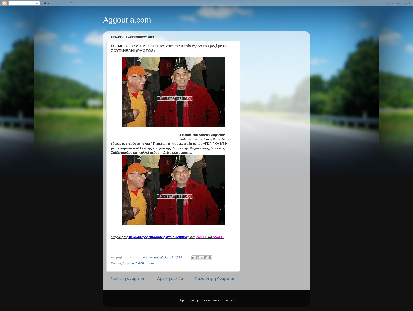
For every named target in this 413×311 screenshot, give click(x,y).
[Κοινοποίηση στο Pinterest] (210, 257)
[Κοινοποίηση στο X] (202, 257)
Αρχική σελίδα (170, 278)
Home (151, 263)
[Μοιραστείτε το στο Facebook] (206, 257)
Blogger (228, 300)
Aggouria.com (127, 19)
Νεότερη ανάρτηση (128, 278)
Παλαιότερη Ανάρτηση (215, 278)
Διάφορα (128, 263)
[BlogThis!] (198, 257)
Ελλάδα (141, 263)
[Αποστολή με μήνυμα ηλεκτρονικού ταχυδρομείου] (193, 257)
